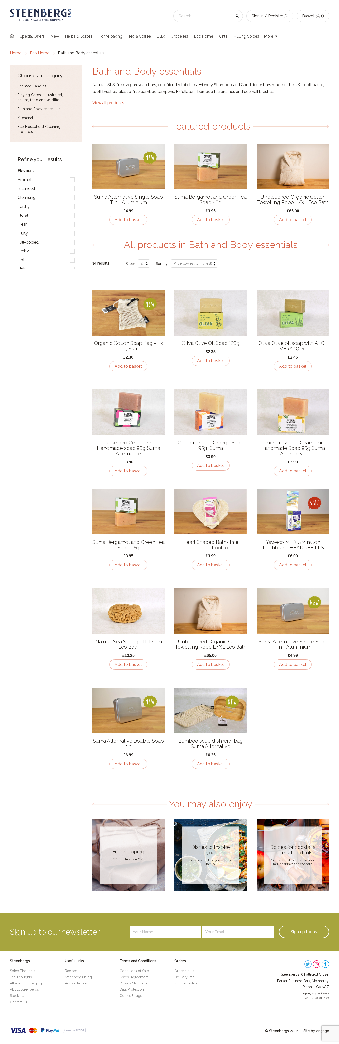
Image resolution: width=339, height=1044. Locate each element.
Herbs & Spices (78, 36)
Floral (23, 215)
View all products (108, 102)
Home (15, 53)
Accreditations (76, 983)
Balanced (26, 188)
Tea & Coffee (139, 36)
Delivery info (184, 977)
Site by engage (316, 1031)
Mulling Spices (246, 36)
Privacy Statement (134, 983)
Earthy (24, 206)
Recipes (71, 971)
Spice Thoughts (22, 971)
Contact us (18, 1002)
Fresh (23, 224)
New (55, 36)
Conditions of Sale (134, 971)
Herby (23, 251)
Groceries (179, 36)
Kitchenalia (26, 118)
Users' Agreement (134, 977)
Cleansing (26, 197)
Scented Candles (32, 86)
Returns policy (186, 983)
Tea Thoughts (21, 977)
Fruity (23, 233)
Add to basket (128, 219)
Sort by (162, 263)
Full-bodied (28, 242)
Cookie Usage (131, 996)
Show (130, 263)
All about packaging (26, 983)
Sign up (304, 931)
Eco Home (203, 36)
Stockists (17, 996)
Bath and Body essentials (39, 109)
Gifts (223, 36)
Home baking (110, 36)
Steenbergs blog (78, 977)
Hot (21, 260)
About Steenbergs (24, 989)
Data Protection (132, 989)
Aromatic (26, 179)
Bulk (161, 36)
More (269, 36)
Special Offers (32, 36)
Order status (184, 971)
